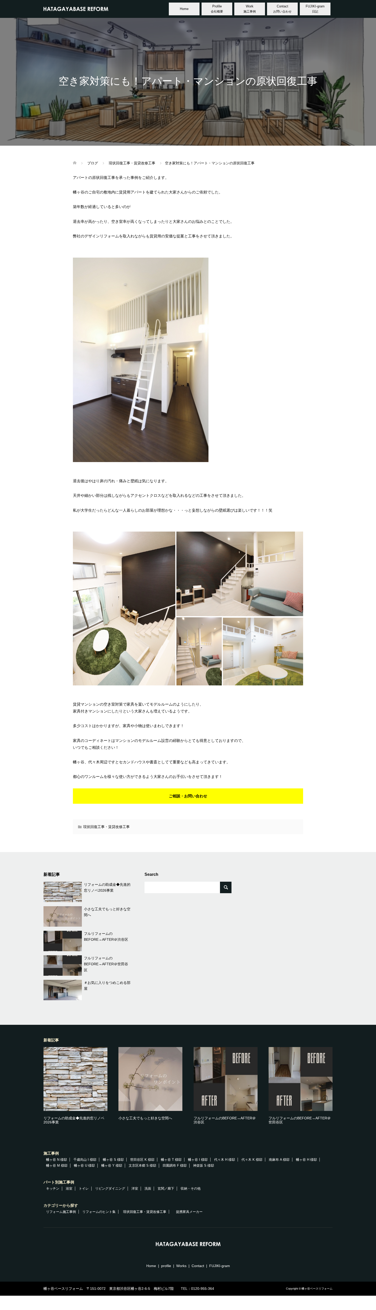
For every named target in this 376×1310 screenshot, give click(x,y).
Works (181, 1266)
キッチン (52, 1188)
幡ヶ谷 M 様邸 (57, 1165)
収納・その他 (191, 1188)
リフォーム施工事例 (61, 1212)
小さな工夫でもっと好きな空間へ (145, 1118)
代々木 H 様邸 (224, 1160)
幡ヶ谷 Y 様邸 (111, 1165)
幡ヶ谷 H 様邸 (306, 1160)
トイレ (84, 1188)
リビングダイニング (110, 1188)
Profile (217, 8)
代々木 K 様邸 (251, 1160)
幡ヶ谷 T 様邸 (171, 1160)
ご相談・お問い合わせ (188, 796)
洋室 (134, 1188)
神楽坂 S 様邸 (203, 1165)
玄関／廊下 (166, 1188)
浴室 (69, 1188)
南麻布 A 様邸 (279, 1160)
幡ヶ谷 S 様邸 (113, 1160)
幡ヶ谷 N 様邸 (56, 1160)
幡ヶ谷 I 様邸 (198, 1160)
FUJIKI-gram (315, 8)
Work (250, 8)
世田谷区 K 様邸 (142, 1160)
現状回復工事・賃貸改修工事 (106, 827)
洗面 (148, 1188)
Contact (282, 8)
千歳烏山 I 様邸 (84, 1160)
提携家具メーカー (189, 1212)
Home (184, 9)
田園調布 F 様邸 (175, 1165)
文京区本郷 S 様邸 (142, 1165)
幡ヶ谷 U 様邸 (84, 1165)
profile (166, 1266)
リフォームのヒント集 (99, 1212)
